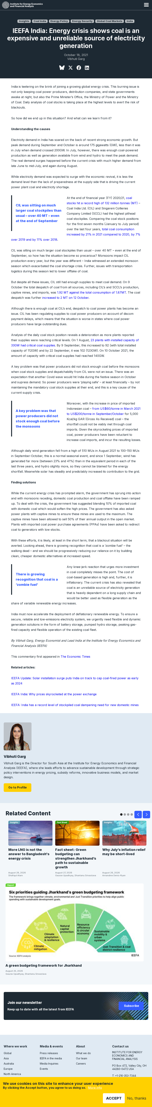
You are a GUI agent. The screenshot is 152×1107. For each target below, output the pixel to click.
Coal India (40, 21)
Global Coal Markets (109, 21)
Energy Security (82, 21)
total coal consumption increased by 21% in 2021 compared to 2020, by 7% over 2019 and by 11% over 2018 (75, 234)
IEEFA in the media (51, 1058)
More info (95, 1088)
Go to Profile (17, 787)
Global (7, 1053)
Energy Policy (59, 21)
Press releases (49, 1053)
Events (44, 1068)
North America (12, 1074)
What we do (83, 1053)
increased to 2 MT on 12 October (65, 298)
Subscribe (131, 1006)
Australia (9, 1063)
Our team (81, 1058)
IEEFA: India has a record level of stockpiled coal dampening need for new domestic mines (75, 705)
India (130, 21)
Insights (24, 21)
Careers (81, 1063)
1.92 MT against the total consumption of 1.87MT (91, 292)
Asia (6, 1058)
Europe (8, 1068)
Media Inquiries (49, 1063)
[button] (146, 5)
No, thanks (136, 1098)
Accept (114, 1098)
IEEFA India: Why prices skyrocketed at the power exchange (54, 694)
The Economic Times (75, 656)
